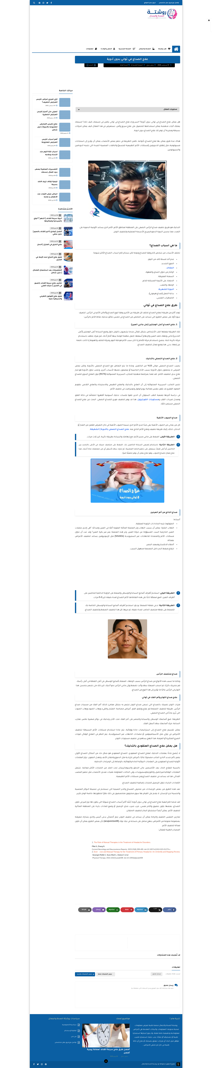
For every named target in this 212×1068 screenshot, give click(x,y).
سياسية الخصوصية (69, 1025)
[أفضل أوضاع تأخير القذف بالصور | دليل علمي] (68, 231)
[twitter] (47, 3)
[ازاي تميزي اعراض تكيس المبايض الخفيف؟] (64, 102)
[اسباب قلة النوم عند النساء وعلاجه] (64, 154)
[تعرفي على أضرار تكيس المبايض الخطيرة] (64, 114)
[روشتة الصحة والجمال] (162, 13)
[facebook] (51, 3)
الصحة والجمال (145, 49)
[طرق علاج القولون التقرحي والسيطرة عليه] (68, 296)
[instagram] (43, 3)
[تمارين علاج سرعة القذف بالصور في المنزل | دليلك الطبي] (68, 283)
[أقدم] (152, 943)
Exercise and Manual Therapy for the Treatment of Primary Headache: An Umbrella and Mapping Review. (137, 852)
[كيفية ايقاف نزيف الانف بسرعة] (64, 184)
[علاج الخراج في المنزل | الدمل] (68, 244)
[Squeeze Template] (178, 1064)
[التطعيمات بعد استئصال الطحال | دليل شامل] (68, 270)
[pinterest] (39, 3)
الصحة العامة (124, 65)
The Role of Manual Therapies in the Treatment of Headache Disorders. (122, 843)
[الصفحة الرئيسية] (176, 49)
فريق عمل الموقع (150, 3)
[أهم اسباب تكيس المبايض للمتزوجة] (64, 142)
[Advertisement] (76, 25)
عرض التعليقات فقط (105, 974)
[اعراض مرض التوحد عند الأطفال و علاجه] (64, 197)
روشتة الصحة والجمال (149, 1064)
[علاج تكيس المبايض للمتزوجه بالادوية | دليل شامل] (64, 127)
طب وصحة (162, 49)
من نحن (73, 1036)
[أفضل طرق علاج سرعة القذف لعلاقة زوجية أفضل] (106, 1035)
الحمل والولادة (106, 49)
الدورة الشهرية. (166, 289)
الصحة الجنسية (125, 49)
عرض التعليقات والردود (84, 974)
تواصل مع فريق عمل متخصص (169, 3)
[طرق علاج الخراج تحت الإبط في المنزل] (68, 257)
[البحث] (34, 3)
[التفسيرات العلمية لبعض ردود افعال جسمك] (64, 172)
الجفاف (170, 268)
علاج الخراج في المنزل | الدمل (49, 245)
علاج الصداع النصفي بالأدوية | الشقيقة (109, 429)
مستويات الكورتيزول (148, 400)
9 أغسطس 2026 (163, 65)
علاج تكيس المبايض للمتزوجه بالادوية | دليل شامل (47, 127)
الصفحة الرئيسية (137, 65)
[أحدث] (102, 943)
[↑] (106, 1061)
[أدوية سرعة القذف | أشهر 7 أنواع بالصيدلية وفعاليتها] (68, 218)
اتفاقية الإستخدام (70, 1031)
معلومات (90, 49)
